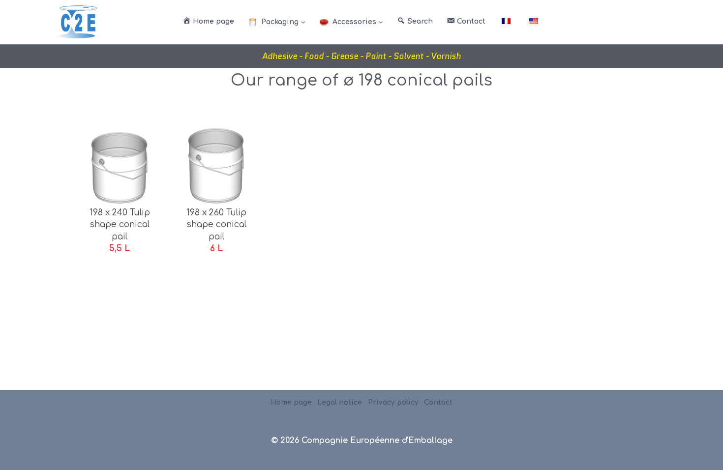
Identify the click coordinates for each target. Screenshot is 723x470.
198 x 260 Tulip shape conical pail (216, 224)
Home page (291, 402)
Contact (438, 402)
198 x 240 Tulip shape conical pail (120, 224)
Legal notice (339, 402)
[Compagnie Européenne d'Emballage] (77, 21)
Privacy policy (393, 402)
